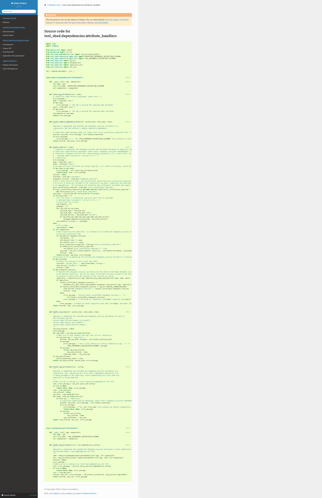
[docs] (128, 77)
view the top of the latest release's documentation (86, 23)
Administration (8, 32)
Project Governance (10, 65)
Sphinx (56, 493)
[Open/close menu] (1, 22)
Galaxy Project (20, 3)
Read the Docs (90, 493)
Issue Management (10, 69)
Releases (6, 22)
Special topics (8, 35)
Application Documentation (14, 56)
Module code (54, 5)
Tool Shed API (8, 52)
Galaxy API (7, 48)
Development (8, 45)
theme (69, 493)
